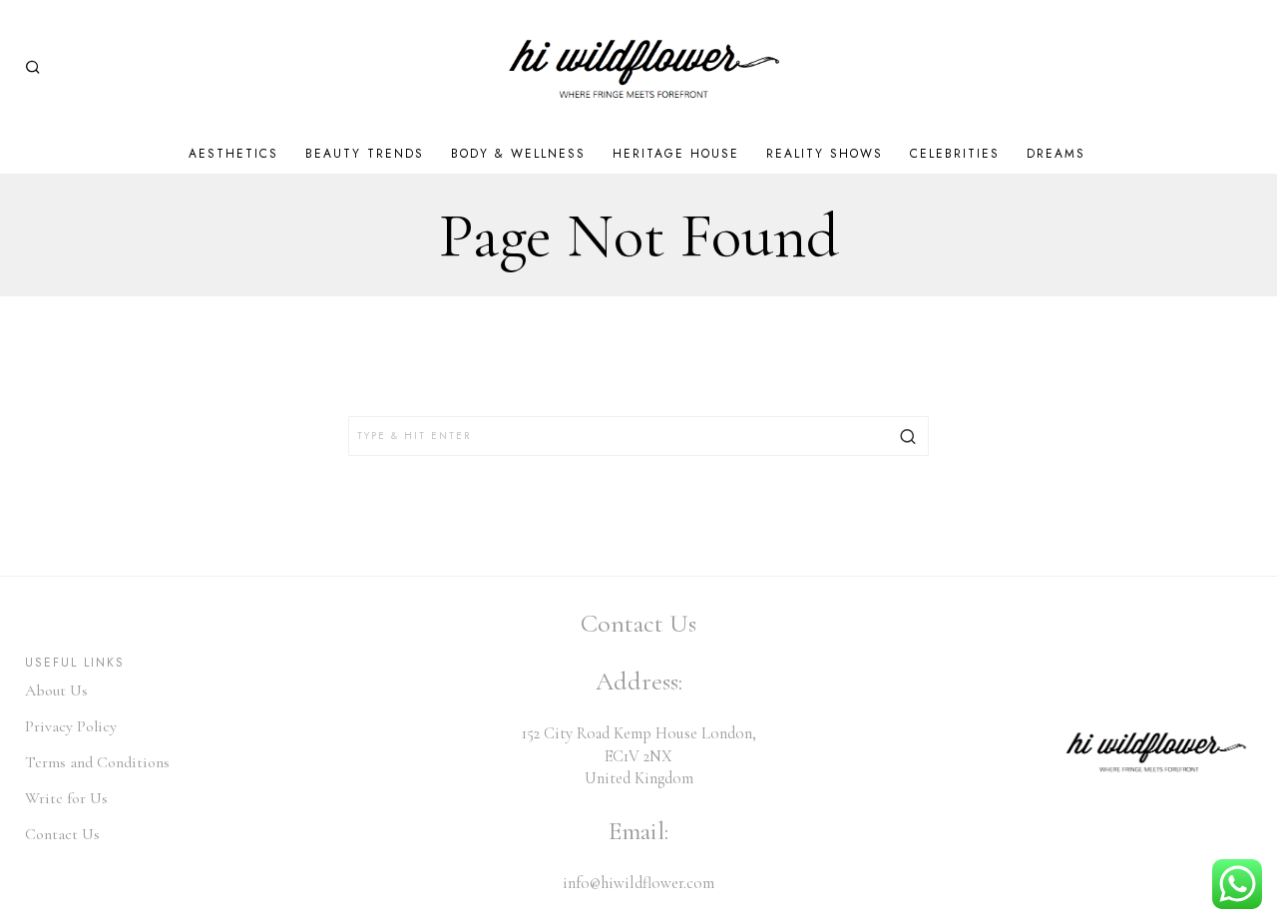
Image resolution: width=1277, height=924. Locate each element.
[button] (909, 436)
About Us (56, 690)
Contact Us (62, 834)
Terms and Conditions (97, 762)
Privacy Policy (71, 726)
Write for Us (66, 798)
